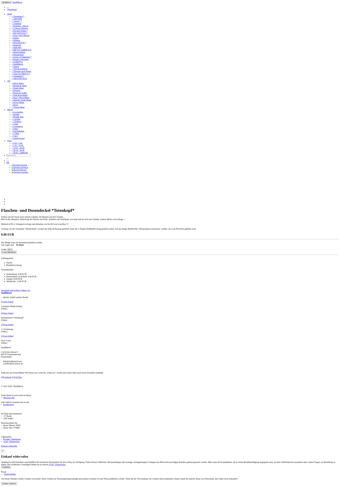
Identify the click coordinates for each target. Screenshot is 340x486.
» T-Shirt (15, 133)
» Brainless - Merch (20, 26)
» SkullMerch (17, 64)
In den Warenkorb (9, 252)
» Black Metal (18, 83)
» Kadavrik (16, 45)
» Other (15, 129)
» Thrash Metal (18, 107)
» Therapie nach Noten (21, 71)
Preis (9, 141)
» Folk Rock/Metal (19, 95)
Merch (9, 110)
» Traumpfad (18, 76)
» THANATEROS (20, 69)
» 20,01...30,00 (18, 150)
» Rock (15, 105)
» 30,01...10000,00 (20, 153)
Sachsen (24, 172)
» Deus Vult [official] (20, 35)
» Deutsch (16, 90)
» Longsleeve (17, 126)
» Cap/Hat (16, 119)
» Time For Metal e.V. (21, 74)
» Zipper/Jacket (18, 138)
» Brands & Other (19, 86)
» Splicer (15, 66)
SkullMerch (17, 2)
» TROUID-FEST (19, 78)
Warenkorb (11, 9)
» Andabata (16, 23)
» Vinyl (15, 136)
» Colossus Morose (20, 28)
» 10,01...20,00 (18, 148)
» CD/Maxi (16, 122)
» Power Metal (18, 102)
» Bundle (15, 114)
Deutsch (24, 167)
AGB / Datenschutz (11, 441)
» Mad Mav (17, 47)
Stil (8, 81)
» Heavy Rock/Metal (20, 98)
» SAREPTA (17, 62)
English (23, 165)
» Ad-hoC (17, 21)
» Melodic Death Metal (21, 100)
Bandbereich (8, 404)
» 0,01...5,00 (17, 143)
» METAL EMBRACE (21, 50)
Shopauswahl (8, 398)
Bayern (23, 170)
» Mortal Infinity (19, 52)
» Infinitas (16, 40)
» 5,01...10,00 (17, 145)
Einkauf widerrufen (9, 446)
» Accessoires (17, 112)
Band (9, 14)
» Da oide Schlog (20, 31)
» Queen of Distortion (22, 57)
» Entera (15, 38)
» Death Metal (18, 88)
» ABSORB (17, 19)
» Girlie (15, 124)
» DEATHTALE (19, 33)
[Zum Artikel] (7, 302)
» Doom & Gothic (19, 93)
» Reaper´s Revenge (20, 59)
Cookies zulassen (9, 484)
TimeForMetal (10, 474)
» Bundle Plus (18, 117)
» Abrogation (18, 16)
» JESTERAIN (19, 43)
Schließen (6, 467)
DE (7, 163)
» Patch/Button (18, 131)
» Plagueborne (18, 55)
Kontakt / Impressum (12, 439)
